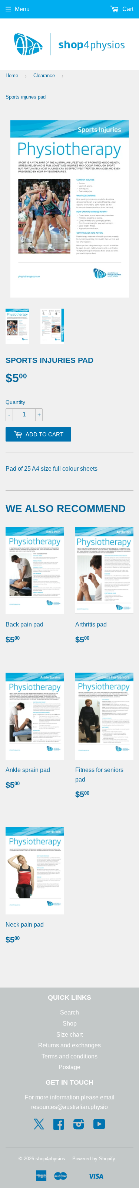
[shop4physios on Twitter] (39, 1128)
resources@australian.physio (69, 1107)
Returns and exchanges (69, 1045)
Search (69, 1012)
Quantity (15, 402)
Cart (127, 9)
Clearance (44, 75)
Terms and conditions (69, 1056)
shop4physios (50, 1158)
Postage (69, 1067)
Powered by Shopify (93, 1158)
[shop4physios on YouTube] (99, 1126)
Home (12, 75)
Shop (70, 1023)
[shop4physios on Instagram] (79, 1126)
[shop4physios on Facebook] (58, 1126)
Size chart (69, 1034)
